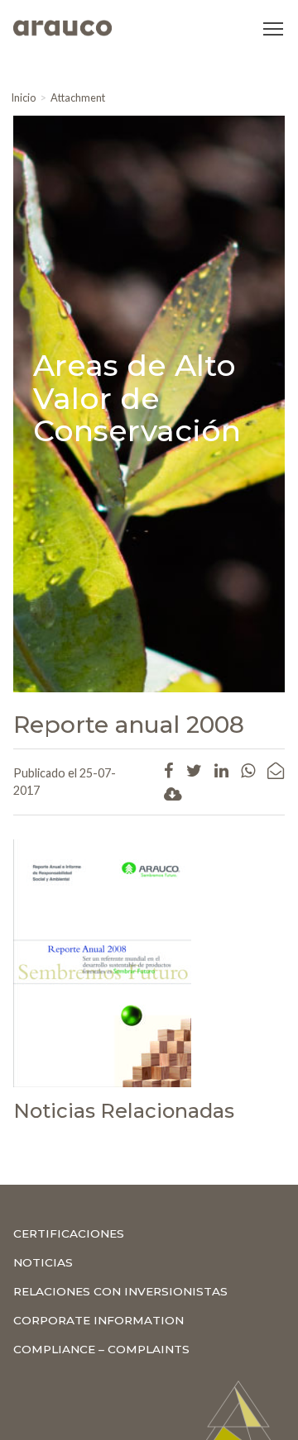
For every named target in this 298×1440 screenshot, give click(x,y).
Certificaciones (68, 1233)
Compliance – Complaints (101, 1349)
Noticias (43, 1262)
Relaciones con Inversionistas (120, 1291)
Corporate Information (98, 1320)
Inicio (23, 97)
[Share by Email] (275, 770)
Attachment (77, 97)
